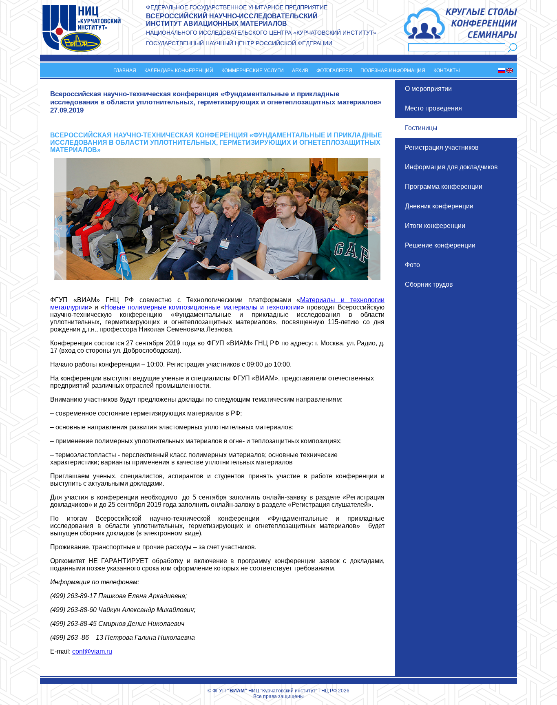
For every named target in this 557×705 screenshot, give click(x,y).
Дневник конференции (439, 206)
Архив (300, 70)
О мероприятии (428, 88)
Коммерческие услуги (252, 70)
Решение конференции (440, 245)
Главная (124, 70)
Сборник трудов (429, 284)
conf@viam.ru (92, 651)
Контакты (446, 70)
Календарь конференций (178, 70)
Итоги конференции (435, 225)
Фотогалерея (334, 70)
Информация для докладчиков (451, 167)
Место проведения (433, 108)
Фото (412, 264)
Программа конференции (443, 186)
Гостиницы (421, 127)
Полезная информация (392, 70)
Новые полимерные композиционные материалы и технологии (202, 307)
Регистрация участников (442, 147)
